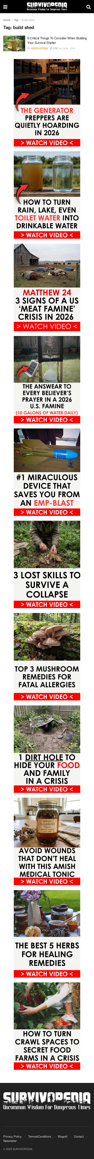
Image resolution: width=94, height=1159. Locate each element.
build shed (28, 20)
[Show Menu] (5, 6)
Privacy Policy (12, 1136)
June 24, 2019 (60, 48)
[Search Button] (88, 6)
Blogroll (62, 1136)
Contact (79, 1136)
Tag (16, 20)
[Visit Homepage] (47, 6)
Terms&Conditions (39, 1136)
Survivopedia (39, 48)
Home (6, 20)
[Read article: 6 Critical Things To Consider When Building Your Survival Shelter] (14, 43)
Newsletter (10, 1141)
